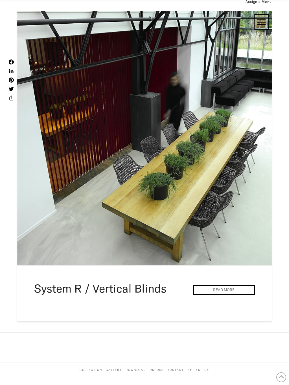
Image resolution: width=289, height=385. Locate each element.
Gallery (114, 370)
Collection (91, 370)
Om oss (157, 370)
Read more (224, 289)
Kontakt (175, 370)
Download (136, 370)
